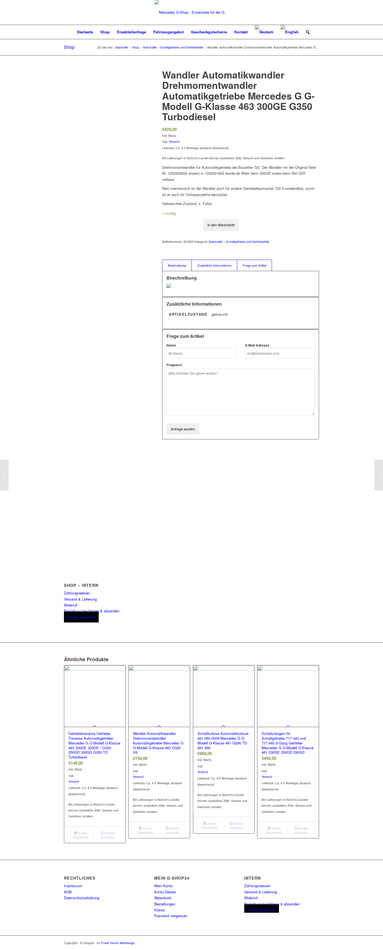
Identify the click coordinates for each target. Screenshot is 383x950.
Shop (69, 47)
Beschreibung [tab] (177, 265)
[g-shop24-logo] (191, 12)
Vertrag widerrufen (81, 617)
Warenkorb (162, 897)
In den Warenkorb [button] (81, 835)
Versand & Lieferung (80, 599)
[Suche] (306, 32)
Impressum (73, 885)
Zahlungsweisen (77, 593)
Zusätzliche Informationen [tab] (214, 265)
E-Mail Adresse (257, 345)
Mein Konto (163, 885)
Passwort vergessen (170, 915)
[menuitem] (85, 32)
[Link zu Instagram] (315, 943)
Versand (174, 141)
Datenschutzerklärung (81, 897)
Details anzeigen (108, 835)
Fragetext (174, 365)
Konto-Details (165, 891)
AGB (68, 891)
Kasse (159, 909)
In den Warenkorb (221, 224)
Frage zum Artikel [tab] (254, 265)
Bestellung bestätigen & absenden (91, 611)
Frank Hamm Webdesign (118, 942)
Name (171, 345)
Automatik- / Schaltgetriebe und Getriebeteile (239, 241)
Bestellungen (164, 904)
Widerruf (70, 605)
